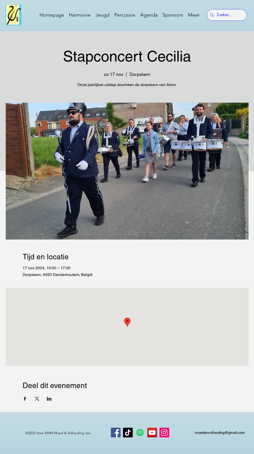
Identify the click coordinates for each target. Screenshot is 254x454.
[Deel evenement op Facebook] (25, 399)
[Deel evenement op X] (37, 399)
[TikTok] (128, 432)
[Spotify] (140, 432)
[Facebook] (116, 432)
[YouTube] (152, 432)
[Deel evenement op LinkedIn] (49, 399)
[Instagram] (164, 432)
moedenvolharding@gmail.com (220, 432)
